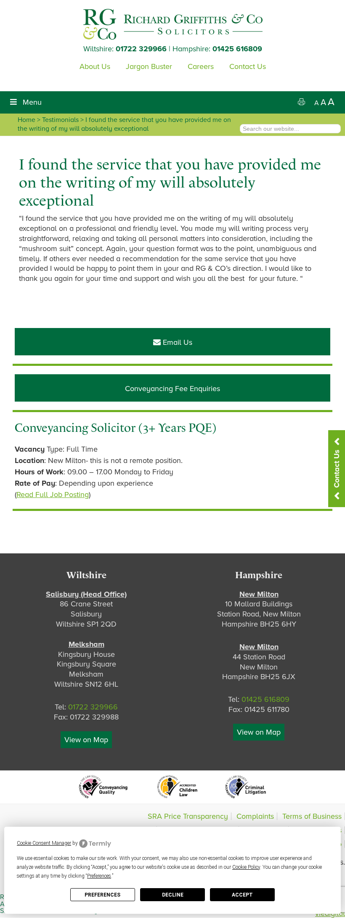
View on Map (86, 739)
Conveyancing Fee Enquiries (172, 388)
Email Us (176, 342)
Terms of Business (312, 816)
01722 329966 (141, 48)
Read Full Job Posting (52, 494)
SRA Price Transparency (188, 816)
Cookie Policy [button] (246, 867)
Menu (32, 102)
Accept (242, 895)
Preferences (102, 895)
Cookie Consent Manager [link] (44, 843)
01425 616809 (237, 48)
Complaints (255, 816)
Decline (172, 895)
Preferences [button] (99, 876)
